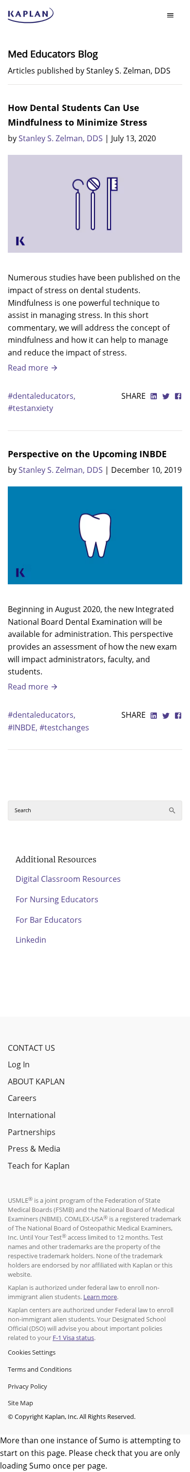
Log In (19, 1064)
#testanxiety (30, 408)
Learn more (100, 1296)
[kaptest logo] (31, 15)
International (32, 1115)
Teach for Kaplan (39, 1165)
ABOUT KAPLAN (36, 1081)
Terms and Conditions (40, 1369)
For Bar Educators (49, 919)
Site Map (20, 1402)
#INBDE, (23, 727)
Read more (29, 367)
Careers (22, 1098)
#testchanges (64, 727)
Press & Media (34, 1148)
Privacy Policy (27, 1386)
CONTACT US (31, 1048)
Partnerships (32, 1132)
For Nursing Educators (57, 899)
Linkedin (31, 939)
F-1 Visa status (73, 1337)
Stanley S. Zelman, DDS (61, 138)
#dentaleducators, (42, 396)
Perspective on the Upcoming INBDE (87, 454)
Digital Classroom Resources (68, 879)
